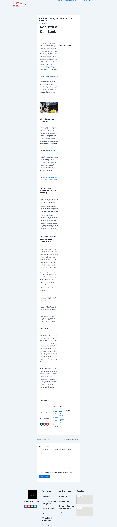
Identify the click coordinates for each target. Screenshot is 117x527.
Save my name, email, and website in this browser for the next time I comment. (57, 472)
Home (59, 0)
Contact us (95, 0)
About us (91, 0)
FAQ (43, 513)
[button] (62, 0)
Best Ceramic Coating (51, 150)
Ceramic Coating (82, 0)
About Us (63, 496)
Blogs (60, 512)
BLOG (87, 0)
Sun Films (46, 525)
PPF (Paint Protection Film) (71, 0)
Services (62, 0)
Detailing (46, 496)
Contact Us (64, 501)
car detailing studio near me (50, 69)
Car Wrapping (48, 508)
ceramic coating (47, 218)
